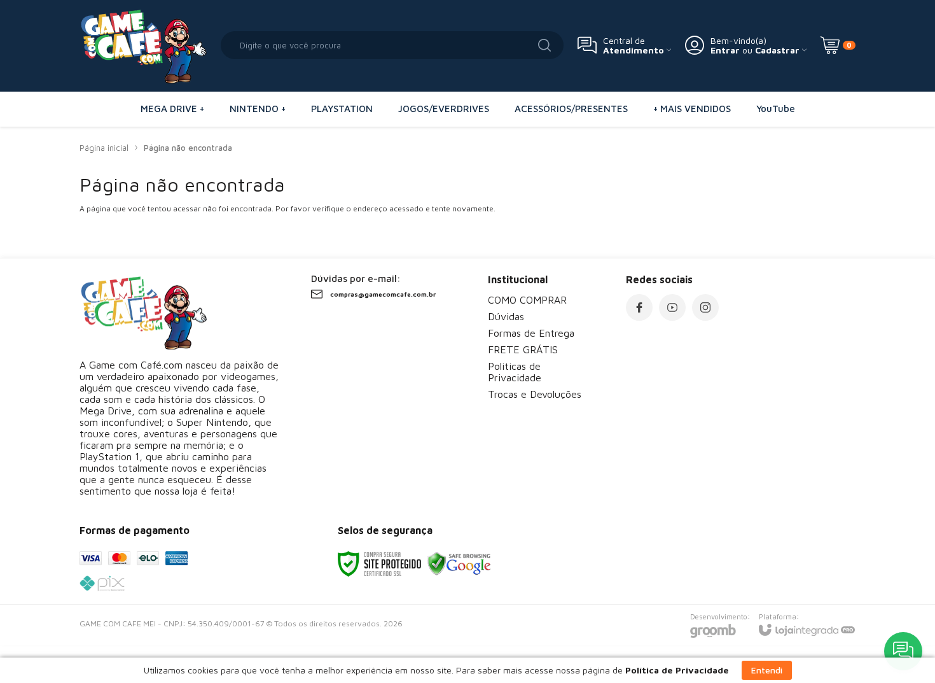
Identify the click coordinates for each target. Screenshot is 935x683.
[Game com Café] (143, 45)
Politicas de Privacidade (514, 371)
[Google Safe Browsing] (459, 563)
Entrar (725, 50)
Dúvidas (506, 316)
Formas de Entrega (531, 333)
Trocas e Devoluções (534, 394)
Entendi (766, 670)
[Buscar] (544, 45)
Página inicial (104, 148)
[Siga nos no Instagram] (705, 307)
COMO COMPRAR (527, 300)
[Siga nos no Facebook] (639, 307)
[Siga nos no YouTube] (672, 307)
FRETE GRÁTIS (523, 349)
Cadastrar (777, 50)
